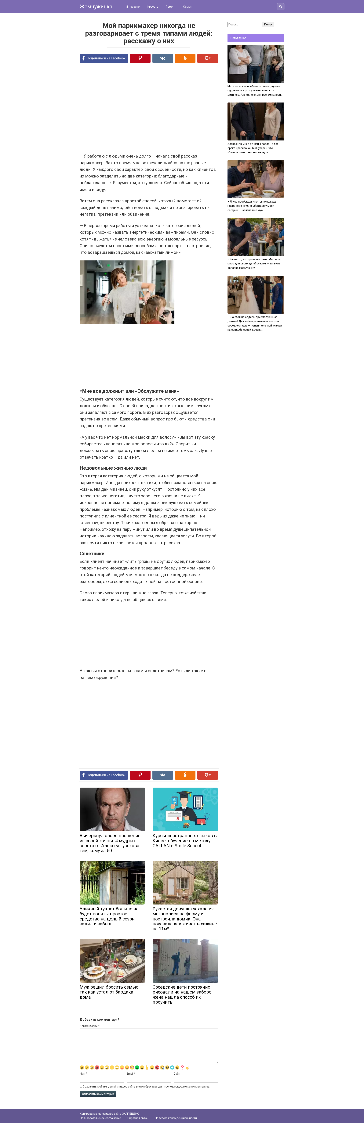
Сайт (177, 1073)
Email (131, 1073)
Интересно (133, 6)
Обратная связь (137, 1118)
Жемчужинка (96, 6)
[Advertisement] (135, 109)
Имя (83, 1073)
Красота (152, 6)
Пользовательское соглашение (100, 1118)
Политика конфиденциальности (176, 1118)
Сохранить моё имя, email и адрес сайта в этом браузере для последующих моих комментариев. (146, 1086)
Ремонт (171, 6)
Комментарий (90, 1026)
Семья (187, 6)
